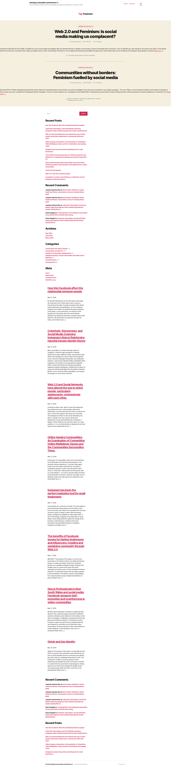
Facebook (132, 3)
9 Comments (98, 82)
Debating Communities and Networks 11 (43, 2)
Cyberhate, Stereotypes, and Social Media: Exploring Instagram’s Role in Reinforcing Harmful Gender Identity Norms (65, 207)
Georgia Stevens (77, 41)
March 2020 (49, 238)
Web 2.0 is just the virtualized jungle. (57, 174)
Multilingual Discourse (73, 100)
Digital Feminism (79, 55)
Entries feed (49, 275)
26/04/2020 (88, 82)
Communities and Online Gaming (56, 248)
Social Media (92, 55)
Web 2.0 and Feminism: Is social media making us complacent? (86, 34)
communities (71, 55)
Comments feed (50, 277)
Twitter (126, 3)
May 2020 (48, 233)
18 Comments (98, 41)
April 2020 (49, 235)
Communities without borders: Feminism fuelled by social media (85, 75)
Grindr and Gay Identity (53, 170)
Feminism (85, 55)
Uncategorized (50, 262)
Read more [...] (159, 51)
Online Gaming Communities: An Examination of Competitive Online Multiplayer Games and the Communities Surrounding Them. (65, 144)
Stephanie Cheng (77, 82)
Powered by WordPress (81, 764)
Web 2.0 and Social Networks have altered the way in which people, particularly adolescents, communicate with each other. (65, 136)
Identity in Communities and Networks (58, 253)
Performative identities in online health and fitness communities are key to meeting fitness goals (64, 192)
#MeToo (70, 98)
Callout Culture (83, 98)
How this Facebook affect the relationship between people (64, 125)
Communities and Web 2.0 (85, 26)
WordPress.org (50, 280)
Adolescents (76, 98)
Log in (47, 273)
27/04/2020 (88, 41)
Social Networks (50, 260)
